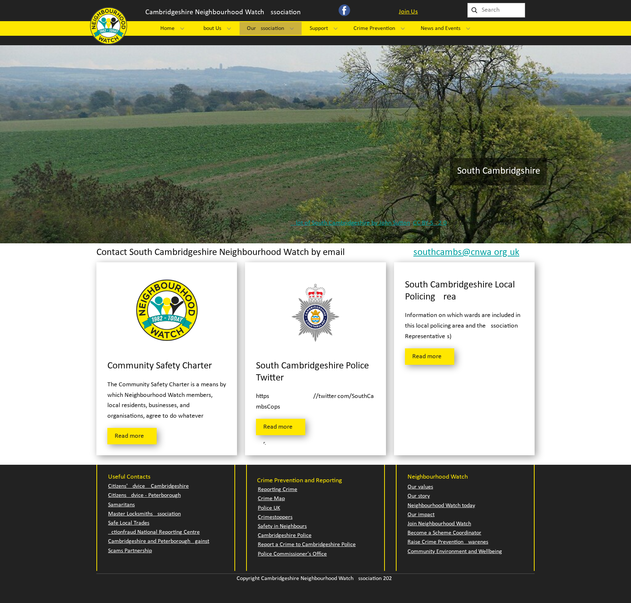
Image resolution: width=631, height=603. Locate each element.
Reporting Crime (277, 489)
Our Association (265, 28)
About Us (210, 28)
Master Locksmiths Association (144, 514)
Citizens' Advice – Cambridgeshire (148, 486)
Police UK (269, 508)
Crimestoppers (275, 517)
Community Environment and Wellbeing (455, 551)
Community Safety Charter (159, 366)
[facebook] (344, 10)
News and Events (440, 28)
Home (167, 28)
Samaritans (121, 505)
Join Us (408, 11)
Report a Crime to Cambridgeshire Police (307, 545)
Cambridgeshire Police (284, 535)
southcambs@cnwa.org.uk (466, 253)
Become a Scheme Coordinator (444, 533)
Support (319, 28)
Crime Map (271, 499)
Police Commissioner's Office (292, 554)
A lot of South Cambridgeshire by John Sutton (350, 223)
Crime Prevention (374, 28)
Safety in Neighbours (282, 526)
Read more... (132, 436)
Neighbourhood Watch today (441, 506)
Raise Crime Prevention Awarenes (448, 542)
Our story (419, 496)
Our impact (421, 515)
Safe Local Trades (128, 523)
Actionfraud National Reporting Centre (154, 532)
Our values (420, 487)
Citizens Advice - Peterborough (144, 495)
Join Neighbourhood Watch (439, 524)
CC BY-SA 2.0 (430, 223)
